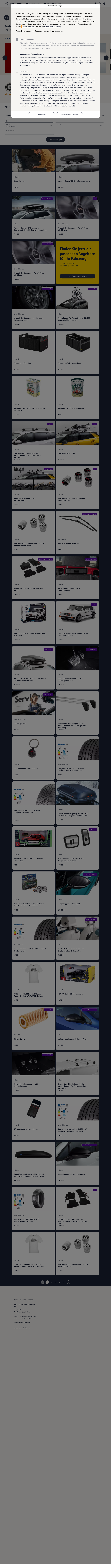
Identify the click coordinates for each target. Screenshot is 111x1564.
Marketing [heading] (24, 71)
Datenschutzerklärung (52, 27)
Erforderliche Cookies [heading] (28, 39)
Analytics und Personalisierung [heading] (32, 54)
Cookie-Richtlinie (28, 27)
